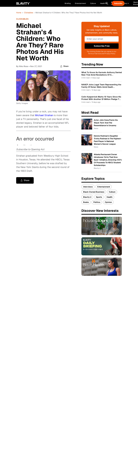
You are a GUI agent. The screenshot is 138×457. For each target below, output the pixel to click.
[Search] (107, 3)
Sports (99, 197)
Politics (96, 202)
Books (86, 202)
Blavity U (87, 197)
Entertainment (103, 187)
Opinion (108, 202)
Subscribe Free (102, 46)
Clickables (28, 12)
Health (109, 197)
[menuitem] (103, 3)
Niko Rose (23, 66)
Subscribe (118, 3)
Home (18, 12)
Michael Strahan (44, 115)
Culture (112, 192)
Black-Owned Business (93, 192)
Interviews (88, 187)
